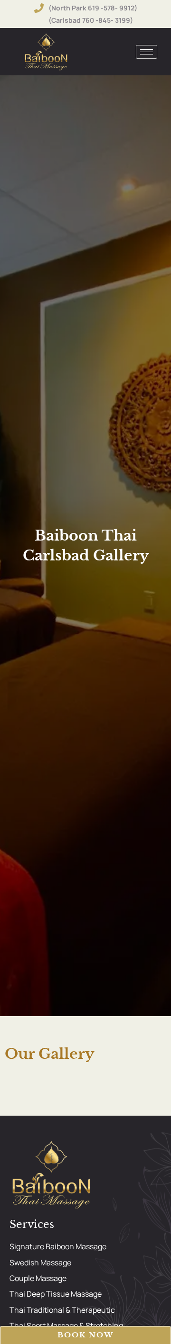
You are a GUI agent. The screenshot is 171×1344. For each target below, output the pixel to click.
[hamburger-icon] (146, 52)
